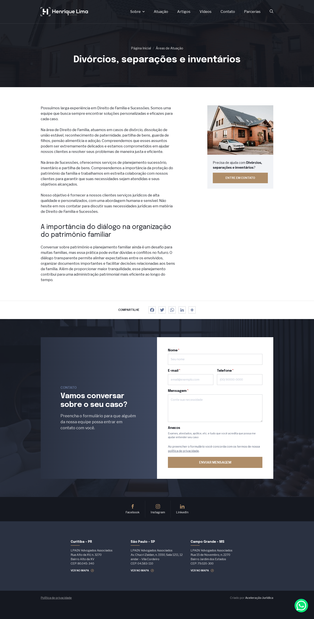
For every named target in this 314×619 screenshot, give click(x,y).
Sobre (135, 12)
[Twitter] (162, 310)
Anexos (174, 428)
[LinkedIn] (182, 310)
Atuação (161, 12)
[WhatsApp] (172, 310)
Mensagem (177, 391)
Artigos (183, 12)
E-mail (173, 370)
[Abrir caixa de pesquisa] (271, 11)
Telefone (224, 370)
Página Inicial (141, 48)
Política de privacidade (56, 598)
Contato (228, 12)
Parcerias (252, 12)
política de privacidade (183, 451)
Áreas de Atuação (169, 48)
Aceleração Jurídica (259, 598)
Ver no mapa (80, 570)
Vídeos (206, 12)
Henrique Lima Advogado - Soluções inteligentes (64, 11)
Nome (173, 350)
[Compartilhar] (192, 310)
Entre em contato (240, 178)
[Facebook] (152, 310)
